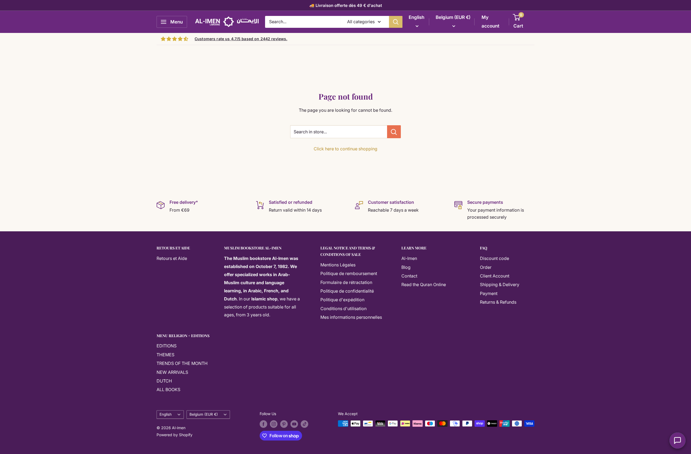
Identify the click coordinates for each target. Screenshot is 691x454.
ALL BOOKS (168, 389)
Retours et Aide (172, 258)
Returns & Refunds (498, 302)
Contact (409, 276)
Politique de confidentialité (347, 291)
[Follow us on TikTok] (304, 424)
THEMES (165, 354)
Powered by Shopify (174, 434)
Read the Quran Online (423, 284)
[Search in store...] (394, 131)
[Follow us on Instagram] (273, 424)
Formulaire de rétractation (346, 282)
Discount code (494, 258)
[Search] (395, 22)
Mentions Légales (337, 264)
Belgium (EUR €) (203, 414)
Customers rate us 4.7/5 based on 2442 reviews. (241, 38)
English (166, 414)
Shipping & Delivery (499, 284)
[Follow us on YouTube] (294, 424)
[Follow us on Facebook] (263, 424)
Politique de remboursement (348, 273)
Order (486, 267)
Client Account (494, 276)
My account (490, 22)
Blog (406, 267)
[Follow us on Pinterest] (284, 424)
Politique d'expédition (342, 299)
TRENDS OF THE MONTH (182, 363)
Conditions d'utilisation (343, 308)
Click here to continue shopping (345, 148)
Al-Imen (409, 258)
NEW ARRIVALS (172, 372)
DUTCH (164, 381)
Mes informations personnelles (351, 317)
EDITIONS (167, 345)
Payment (488, 293)
